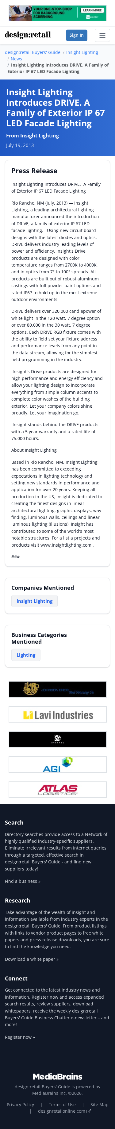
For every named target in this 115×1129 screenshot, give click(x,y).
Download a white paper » (32, 959)
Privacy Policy (20, 1104)
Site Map (99, 1104)
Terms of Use (62, 1104)
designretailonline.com (62, 1111)
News (16, 59)
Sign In (77, 35)
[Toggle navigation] (102, 35)
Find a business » (22, 881)
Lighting (26, 655)
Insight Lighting (82, 52)
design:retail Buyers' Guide (32, 52)
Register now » (20, 1037)
